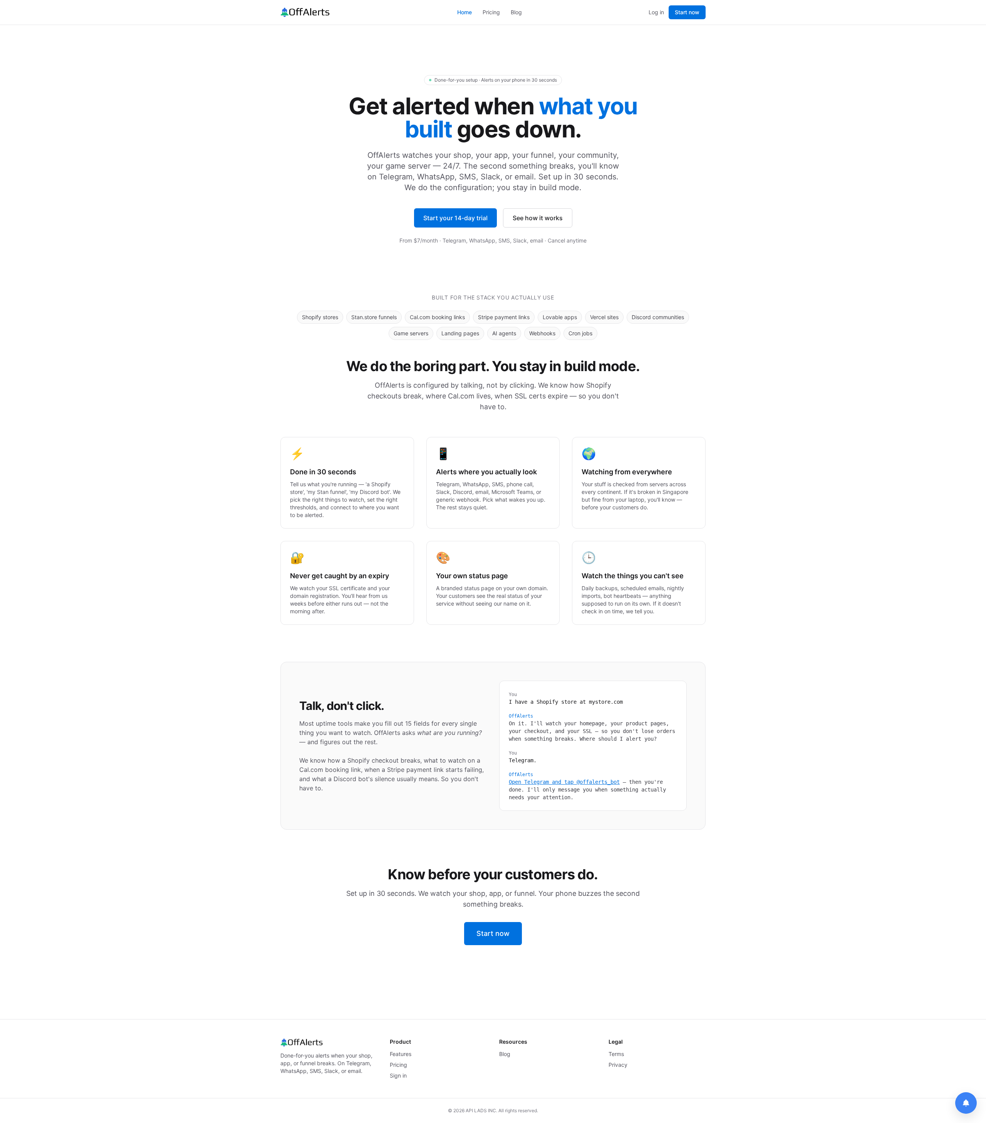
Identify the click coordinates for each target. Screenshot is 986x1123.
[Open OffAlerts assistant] (966, 1103)
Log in (656, 12)
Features (400, 1054)
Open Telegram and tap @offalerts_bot (564, 782)
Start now (687, 12)
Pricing (491, 12)
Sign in (398, 1075)
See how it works (538, 218)
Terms (616, 1054)
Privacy (618, 1064)
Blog (516, 12)
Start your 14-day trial (455, 218)
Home (464, 12)
